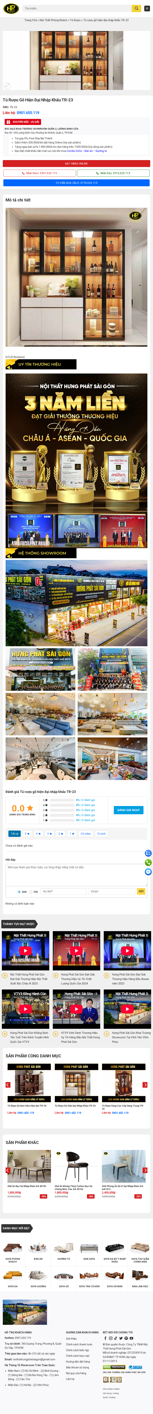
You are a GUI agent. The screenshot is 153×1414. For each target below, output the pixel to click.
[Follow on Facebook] (105, 1339)
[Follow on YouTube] (131, 1339)
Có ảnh (101, 833)
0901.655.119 (28, 113)
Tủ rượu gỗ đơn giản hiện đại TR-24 (26, 1105)
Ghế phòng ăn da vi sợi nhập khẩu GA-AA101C (123, 1188)
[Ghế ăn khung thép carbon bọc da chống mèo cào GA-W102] (76, 1166)
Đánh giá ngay (129, 810)
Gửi (141, 891)
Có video (86, 833)
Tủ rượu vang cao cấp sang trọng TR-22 (123, 1107)
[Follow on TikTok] (115, 1339)
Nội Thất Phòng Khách (53, 20)
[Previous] (7, 1092)
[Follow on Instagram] (110, 1339)
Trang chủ (30, 20)
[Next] (145, 1092)
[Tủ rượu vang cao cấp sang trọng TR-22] (124, 1083)
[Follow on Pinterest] (126, 1339)
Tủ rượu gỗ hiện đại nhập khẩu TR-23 (75, 1105)
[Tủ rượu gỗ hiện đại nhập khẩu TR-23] (76, 1083)
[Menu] (147, 8)
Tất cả (14, 833)
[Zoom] (7, 85)
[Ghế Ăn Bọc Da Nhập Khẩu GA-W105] (29, 1166)
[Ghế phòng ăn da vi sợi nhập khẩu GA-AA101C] (124, 1166)
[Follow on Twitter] (121, 1339)
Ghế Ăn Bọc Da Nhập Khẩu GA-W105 (26, 1186)
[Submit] (136, 8)
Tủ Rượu (75, 20)
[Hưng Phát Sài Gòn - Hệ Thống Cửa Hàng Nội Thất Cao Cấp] (11, 8)
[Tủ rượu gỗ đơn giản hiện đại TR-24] (29, 1083)
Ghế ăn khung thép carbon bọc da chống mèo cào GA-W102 (73, 1188)
